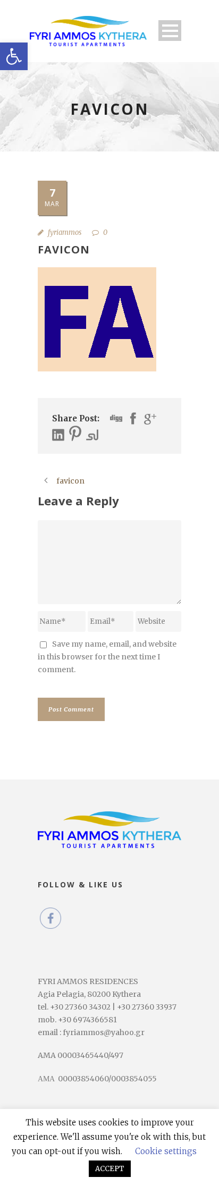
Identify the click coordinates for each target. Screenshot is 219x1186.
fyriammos (64, 232)
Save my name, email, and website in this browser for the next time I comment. (107, 656)
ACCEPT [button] (109, 1168)
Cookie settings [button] (166, 1151)
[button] (14, 56)
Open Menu (169, 30)
